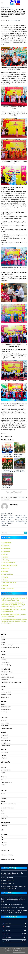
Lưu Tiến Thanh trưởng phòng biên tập (13, 904)
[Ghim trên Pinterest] (18, 492)
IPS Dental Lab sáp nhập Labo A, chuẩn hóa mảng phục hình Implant (13, 615)
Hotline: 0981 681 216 (8, 883)
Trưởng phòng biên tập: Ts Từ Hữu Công (13, 907)
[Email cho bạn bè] (15, 492)
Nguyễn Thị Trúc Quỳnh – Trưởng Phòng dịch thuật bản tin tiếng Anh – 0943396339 (14, 911)
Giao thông (6, 560)
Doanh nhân (6, 551)
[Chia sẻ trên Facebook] (10, 492)
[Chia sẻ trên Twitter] (12, 492)
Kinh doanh (6, 568)
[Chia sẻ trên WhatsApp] (7, 492)
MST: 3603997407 (8, 878)
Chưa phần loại (7, 542)
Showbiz (5, 580)
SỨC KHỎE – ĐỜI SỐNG (9, 583)
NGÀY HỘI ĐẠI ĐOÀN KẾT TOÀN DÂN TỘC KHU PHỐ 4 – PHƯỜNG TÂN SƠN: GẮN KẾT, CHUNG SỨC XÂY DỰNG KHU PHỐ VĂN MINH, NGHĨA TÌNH (7, 519)
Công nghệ (6, 545)
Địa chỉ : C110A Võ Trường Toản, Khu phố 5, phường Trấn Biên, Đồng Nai (13, 887)
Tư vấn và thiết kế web (8, 952)
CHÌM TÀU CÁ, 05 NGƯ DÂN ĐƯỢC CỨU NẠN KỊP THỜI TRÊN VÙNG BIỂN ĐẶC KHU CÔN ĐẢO (21, 519)
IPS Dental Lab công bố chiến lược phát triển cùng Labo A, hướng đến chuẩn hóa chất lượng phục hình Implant (14, 621)
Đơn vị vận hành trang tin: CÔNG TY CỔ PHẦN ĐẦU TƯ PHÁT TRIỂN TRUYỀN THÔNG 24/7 (13, 900)
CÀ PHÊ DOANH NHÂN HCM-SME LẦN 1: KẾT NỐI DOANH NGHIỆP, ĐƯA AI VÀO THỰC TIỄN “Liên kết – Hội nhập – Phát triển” (13, 605)
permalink (7, 499)
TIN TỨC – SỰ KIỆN (5, 7)
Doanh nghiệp (7, 548)
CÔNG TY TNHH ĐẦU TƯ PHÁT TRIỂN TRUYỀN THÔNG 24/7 (12, 874)
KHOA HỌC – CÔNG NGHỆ (10, 565)
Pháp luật (5, 577)
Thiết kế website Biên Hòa (19, 952)
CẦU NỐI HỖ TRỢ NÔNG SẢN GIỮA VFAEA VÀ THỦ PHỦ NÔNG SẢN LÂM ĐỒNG (14, 599)
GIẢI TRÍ (5, 554)
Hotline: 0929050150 (8, 880)
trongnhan (17, 20)
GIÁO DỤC (5, 557)
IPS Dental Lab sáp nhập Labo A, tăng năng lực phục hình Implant (13, 610)
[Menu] (2, 2)
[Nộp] (25, 533)
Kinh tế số (5, 571)
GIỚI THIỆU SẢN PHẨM (9, 562)
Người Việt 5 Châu (8, 574)
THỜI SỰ (5, 585)
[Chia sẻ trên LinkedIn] (20, 492)
